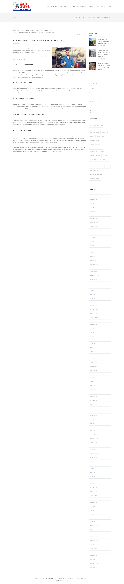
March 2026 (100, 196)
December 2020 (100, 400)
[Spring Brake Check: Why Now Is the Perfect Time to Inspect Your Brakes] (92, 66)
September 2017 (100, 536)
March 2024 (100, 252)
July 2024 (100, 237)
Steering (105, 163)
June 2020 (100, 423)
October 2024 (100, 226)
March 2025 (100, 214)
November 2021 (100, 358)
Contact (109, 6)
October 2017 (100, 533)
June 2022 (100, 332)
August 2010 (100, 555)
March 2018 (100, 521)
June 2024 (100, 241)
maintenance (93, 159)
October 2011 (100, 548)
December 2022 (100, 309)
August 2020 (100, 415)
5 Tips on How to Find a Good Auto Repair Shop (39, 40)
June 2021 (100, 377)
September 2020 (100, 411)
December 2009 (100, 567)
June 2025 (100, 203)
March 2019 (100, 476)
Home (47, 6)
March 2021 (100, 389)
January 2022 (100, 351)
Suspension (100, 166)
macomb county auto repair (47, 32)
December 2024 (100, 218)
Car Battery (100, 136)
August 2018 (100, 502)
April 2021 (100, 385)
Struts (92, 166)
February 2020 (100, 438)
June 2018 (100, 510)
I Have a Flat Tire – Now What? (95, 85)
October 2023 (100, 271)
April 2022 (100, 339)
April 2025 (100, 211)
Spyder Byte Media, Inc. (62, 580)
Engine (102, 151)
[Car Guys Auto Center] (28, 6)
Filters (105, 155)
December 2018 (100, 487)
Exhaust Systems (95, 155)
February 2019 (100, 480)
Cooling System (94, 144)
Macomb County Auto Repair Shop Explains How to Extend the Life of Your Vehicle (95, 96)
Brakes (92, 136)
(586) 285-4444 (28, 151)
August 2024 (100, 233)
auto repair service (35, 32)
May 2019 (100, 468)
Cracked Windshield (96, 147)
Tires (107, 166)
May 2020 (100, 427)
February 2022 (100, 347)
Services (90, 6)
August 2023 (100, 279)
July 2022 (100, 328)
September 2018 (100, 499)
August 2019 (100, 457)
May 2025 (100, 207)
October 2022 (100, 317)
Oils (91, 163)
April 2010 (100, 559)
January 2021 (100, 396)
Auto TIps (105, 132)
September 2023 (100, 275)
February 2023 (100, 302)
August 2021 (100, 370)
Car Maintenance (95, 140)
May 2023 (100, 290)
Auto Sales (54, 6)
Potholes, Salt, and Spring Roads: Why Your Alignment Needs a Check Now (104, 53)
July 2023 (100, 283)
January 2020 (100, 442)
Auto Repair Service (47, 30)
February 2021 (100, 392)
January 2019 (100, 483)
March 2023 (100, 298)
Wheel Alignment (95, 182)
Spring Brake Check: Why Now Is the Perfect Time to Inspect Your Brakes (104, 66)
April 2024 (100, 249)
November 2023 (100, 267)
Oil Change (103, 159)
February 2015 (100, 540)
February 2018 (100, 525)
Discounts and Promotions (78, 6)
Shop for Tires (64, 6)
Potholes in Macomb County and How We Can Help (95, 108)
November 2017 (100, 529)
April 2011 (100, 552)
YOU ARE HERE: (77, 17)
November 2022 (100, 313)
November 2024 (100, 222)
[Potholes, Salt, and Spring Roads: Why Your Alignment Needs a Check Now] (92, 53)
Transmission (94, 170)
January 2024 (100, 260)
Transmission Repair (96, 174)
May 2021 (100, 381)
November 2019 (100, 449)
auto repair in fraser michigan (24, 32)
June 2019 (100, 464)
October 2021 (100, 362)
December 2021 (100, 355)
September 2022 (100, 320)
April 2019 (100, 472)
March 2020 (100, 434)
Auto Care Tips (100, 6)
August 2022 (100, 324)
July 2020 (100, 419)
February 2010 (100, 563)
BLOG (14, 17)
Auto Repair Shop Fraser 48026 (31, 30)
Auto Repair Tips (94, 132)
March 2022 (100, 343)
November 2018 (100, 491)
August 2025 (100, 199)
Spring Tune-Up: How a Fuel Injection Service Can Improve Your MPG (104, 41)
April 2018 (100, 517)
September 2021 (100, 366)
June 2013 (100, 544)
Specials (97, 163)
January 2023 (100, 305)
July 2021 (100, 374)
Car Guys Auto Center (51, 578)
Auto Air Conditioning (96, 125)
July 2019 (100, 461)
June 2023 (100, 286)
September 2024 (100, 230)
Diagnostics (93, 151)
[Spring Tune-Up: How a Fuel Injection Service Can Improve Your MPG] (92, 42)
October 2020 (100, 408)
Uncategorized (94, 178)
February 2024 (100, 256)
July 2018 (100, 506)
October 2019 (100, 453)
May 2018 (100, 514)
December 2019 (100, 445)
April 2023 (100, 294)
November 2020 (100, 404)
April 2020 (100, 430)
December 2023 (100, 264)
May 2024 (100, 245)
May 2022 (100, 336)
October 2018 (100, 495)
